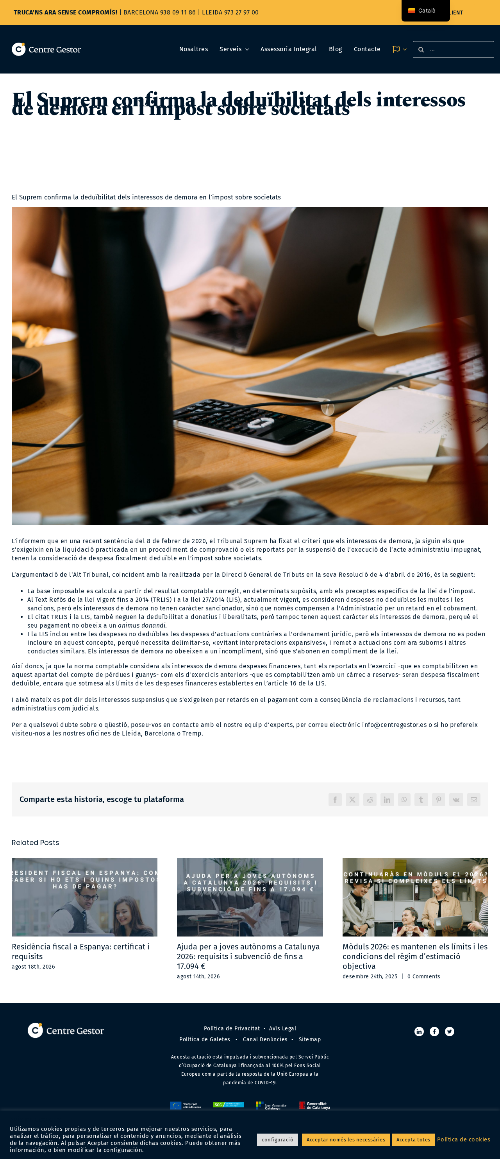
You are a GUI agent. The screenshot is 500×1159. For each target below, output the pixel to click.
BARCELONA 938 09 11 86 (159, 12)
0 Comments (424, 976)
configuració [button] (277, 1140)
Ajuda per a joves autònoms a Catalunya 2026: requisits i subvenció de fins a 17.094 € (248, 956)
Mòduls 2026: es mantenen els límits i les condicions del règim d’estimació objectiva (415, 956)
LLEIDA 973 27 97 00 (230, 12)
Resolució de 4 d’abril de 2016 (383, 574)
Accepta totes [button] (413, 1140)
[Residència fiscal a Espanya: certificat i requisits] (84, 897)
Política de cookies (464, 1139)
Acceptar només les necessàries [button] (346, 1140)
